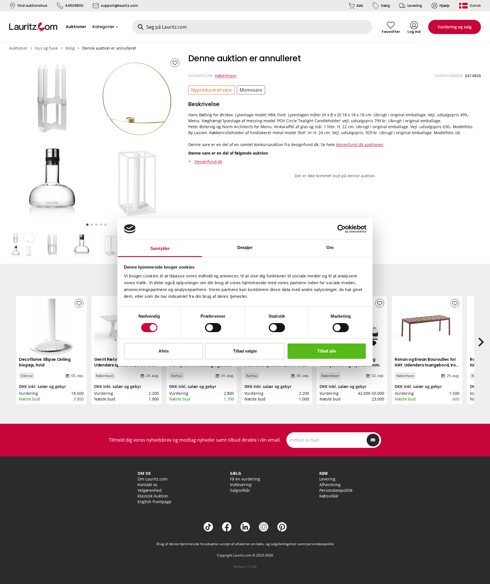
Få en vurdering (245, 479)
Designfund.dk (208, 161)
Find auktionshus (32, 5)
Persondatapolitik (335, 490)
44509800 (74, 5)
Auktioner (18, 48)
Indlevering (241, 484)
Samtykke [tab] (160, 248)
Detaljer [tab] (245, 247)
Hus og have (46, 48)
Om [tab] (329, 247)
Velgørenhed (150, 490)
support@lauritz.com (119, 5)
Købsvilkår (329, 496)
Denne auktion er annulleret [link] (109, 48)
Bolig (70, 48)
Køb (360, 5)
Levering (414, 5)
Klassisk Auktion (153, 496)
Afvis (164, 351)
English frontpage (154, 501)
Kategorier (103, 26)
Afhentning (330, 484)
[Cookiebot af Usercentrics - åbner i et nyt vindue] (341, 229)
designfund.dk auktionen (359, 144)
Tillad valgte (245, 351)
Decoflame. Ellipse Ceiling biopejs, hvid (45, 362)
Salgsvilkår (240, 490)
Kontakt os (147, 484)
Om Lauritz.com (153, 479)
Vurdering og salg (455, 26)
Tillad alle (326, 351)
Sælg (385, 5)
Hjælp (445, 5)
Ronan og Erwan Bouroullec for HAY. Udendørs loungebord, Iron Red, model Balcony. (427, 365)
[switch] (213, 327)
